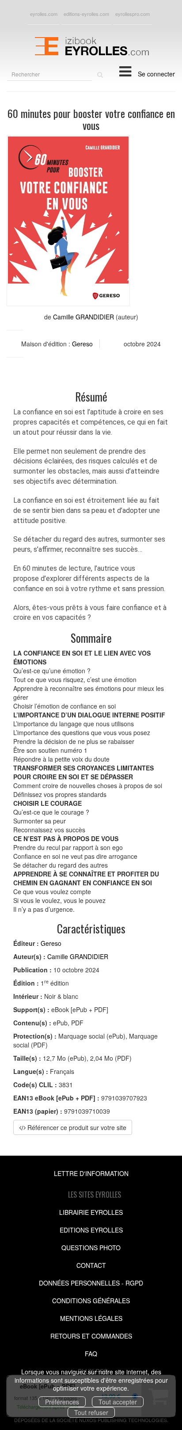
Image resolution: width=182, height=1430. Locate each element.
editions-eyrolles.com (86, 13)
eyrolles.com (43, 13)
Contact (91, 1265)
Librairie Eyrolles (91, 1212)
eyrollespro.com (132, 13)
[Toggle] (125, 70)
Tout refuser (91, 1412)
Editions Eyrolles (91, 1229)
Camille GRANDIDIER (83, 316)
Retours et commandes (91, 1335)
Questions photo (91, 1247)
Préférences (62, 1401)
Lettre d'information (91, 1173)
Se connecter (156, 73)
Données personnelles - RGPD (91, 1282)
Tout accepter (118, 1401)
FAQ (91, 1353)
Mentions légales (91, 1318)
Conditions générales (91, 1300)
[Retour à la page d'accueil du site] (91, 45)
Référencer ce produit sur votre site (76, 1127)
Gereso (82, 343)
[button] (68, 221)
